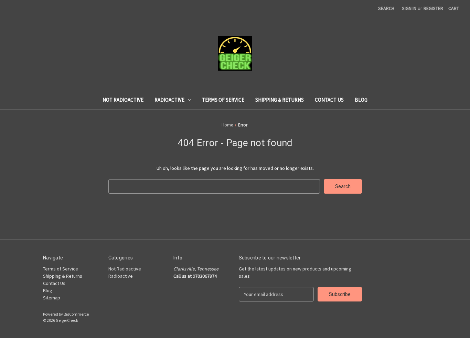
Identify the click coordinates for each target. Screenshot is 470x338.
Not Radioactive (123, 99)
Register (433, 8)
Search (386, 8)
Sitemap (51, 298)
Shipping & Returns (279, 99)
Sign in (409, 8)
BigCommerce (76, 314)
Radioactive (169, 99)
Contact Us (329, 99)
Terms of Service (223, 99)
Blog (361, 99)
